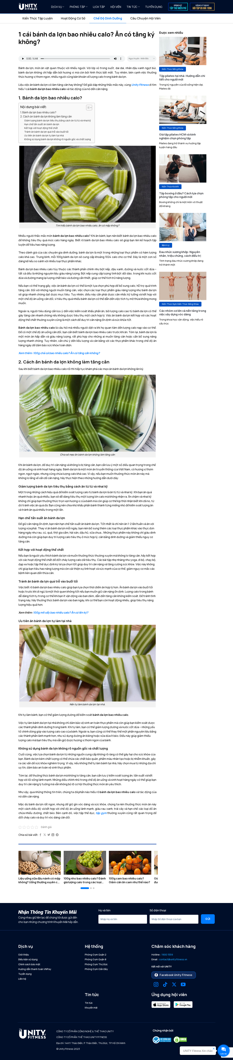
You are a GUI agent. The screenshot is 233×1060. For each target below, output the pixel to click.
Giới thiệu (23, 954)
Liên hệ (22, 978)
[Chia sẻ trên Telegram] (57, 835)
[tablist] (116, 18)
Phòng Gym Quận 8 (95, 959)
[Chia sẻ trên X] (44, 835)
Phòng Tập (77, 7)
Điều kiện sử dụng (28, 959)
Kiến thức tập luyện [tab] (38, 18)
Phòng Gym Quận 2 (95, 954)
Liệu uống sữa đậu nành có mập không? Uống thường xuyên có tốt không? (39, 880)
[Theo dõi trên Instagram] (156, 985)
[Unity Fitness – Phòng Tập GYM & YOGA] (32, 7)
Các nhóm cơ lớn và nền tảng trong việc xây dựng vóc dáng (182, 312)
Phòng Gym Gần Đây (96, 969)
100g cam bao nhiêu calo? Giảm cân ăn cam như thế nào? (129, 880)
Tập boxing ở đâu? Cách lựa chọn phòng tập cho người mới (181, 195)
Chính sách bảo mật (29, 964)
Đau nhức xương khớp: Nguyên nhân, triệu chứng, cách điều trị (180, 253)
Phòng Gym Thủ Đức (96, 964)
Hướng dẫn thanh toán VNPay (34, 969)
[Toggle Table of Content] (87, 107)
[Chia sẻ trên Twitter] (48, 835)
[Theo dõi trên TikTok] (165, 985)
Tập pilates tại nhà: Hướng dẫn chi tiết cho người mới (182, 77)
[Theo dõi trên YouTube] (183, 985)
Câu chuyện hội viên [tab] (145, 18)
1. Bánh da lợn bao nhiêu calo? (38, 112)
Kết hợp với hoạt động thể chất (41, 128)
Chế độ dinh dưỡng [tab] (107, 18)
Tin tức (132, 7)
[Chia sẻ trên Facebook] (40, 835)
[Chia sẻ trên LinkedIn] (53, 835)
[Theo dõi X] (174, 985)
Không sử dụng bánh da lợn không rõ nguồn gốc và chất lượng (57, 139)
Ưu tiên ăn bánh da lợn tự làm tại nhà (44, 135)
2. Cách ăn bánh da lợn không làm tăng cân (46, 116)
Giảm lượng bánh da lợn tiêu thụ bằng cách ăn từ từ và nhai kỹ (57, 120)
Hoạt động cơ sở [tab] (73, 18)
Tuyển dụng (153, 7)
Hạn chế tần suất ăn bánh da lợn (41, 124)
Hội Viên (116, 7)
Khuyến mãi (91, 1007)
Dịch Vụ (56, 7)
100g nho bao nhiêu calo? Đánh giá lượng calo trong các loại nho (85, 880)
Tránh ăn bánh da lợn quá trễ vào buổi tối (46, 131)
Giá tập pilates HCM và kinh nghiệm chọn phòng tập (177, 136)
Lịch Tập (99, 7)
